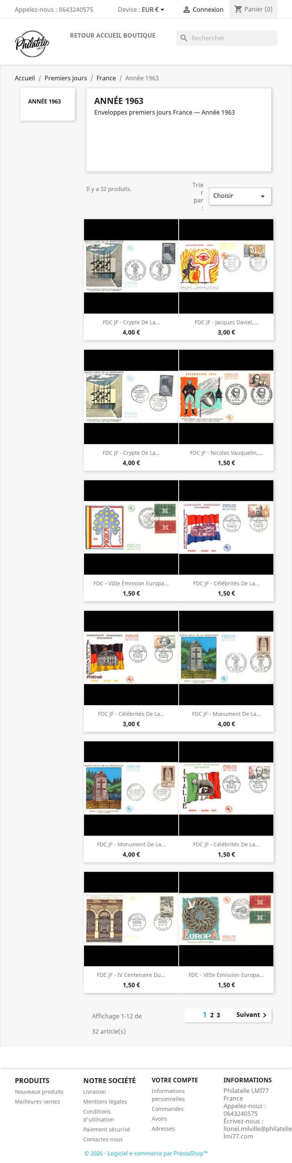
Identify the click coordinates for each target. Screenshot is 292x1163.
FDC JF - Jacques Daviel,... (226, 322)
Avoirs (159, 1118)
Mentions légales (105, 1101)
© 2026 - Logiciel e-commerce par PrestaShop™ (146, 1153)
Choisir (240, 196)
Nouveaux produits (39, 1091)
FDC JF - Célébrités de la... (226, 583)
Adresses (163, 1128)
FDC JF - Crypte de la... (131, 322)
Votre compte (175, 1080)
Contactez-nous (103, 1139)
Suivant (252, 1015)
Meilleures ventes (37, 1101)
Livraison (94, 1091)
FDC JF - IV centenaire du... (131, 974)
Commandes (168, 1108)
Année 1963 (44, 101)
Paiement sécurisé (106, 1129)
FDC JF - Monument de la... (226, 713)
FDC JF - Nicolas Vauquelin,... (226, 452)
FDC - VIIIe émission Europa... (131, 583)
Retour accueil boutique (113, 35)
